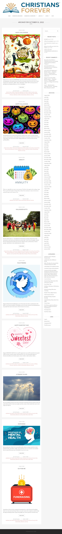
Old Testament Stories (49, 294)
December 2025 (47, 110)
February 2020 (47, 247)
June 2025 (46, 122)
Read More (21, 87)
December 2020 (47, 227)
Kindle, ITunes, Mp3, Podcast (19, 253)
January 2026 (47, 109)
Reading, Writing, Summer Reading (30, 253)
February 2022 (47, 200)
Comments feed (47, 323)
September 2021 (47, 210)
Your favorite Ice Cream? (49, 43)
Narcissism (21, 424)
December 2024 (47, 134)
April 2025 (46, 126)
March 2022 (46, 198)
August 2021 (46, 212)
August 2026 (47, 95)
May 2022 (46, 194)
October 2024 (47, 138)
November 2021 (47, 206)
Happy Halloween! (21, 104)
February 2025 (47, 130)
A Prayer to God (21, 374)
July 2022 (46, 190)
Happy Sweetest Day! (22, 325)
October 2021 (47, 208)
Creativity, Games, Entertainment (23, 363)
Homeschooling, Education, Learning (27, 94)
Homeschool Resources (17, 15)
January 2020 (47, 249)
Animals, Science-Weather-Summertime (12, 92)
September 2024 (47, 140)
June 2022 (46, 192)
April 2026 (46, 103)
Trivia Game (47, 303)
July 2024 (46, 144)
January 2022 (47, 202)
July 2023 (46, 167)
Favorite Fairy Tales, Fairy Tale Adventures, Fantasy (19, 93)
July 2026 (46, 97)
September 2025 (47, 116)
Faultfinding (21, 263)
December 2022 (47, 180)
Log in (45, 319)
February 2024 (47, 153)
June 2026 (46, 99)
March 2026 (46, 105)
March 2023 (46, 175)
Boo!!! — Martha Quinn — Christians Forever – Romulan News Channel (50, 86)
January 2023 (47, 179)
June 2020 (46, 239)
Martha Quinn (16, 90)
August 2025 (46, 118)
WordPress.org (47, 325)
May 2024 (46, 147)
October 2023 (47, 161)
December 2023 (47, 157)
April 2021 (46, 219)
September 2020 (47, 233)
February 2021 (47, 223)
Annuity (21, 159)
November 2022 (47, 182)
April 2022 (46, 196)
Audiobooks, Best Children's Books (25, 92)
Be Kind (46, 39)
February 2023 (47, 177)
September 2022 (47, 186)
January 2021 (47, 225)
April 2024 (46, 149)
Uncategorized (47, 309)
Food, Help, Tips (31, 93)
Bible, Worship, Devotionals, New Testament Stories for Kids (27, 314)
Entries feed (46, 321)
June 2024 (46, 145)
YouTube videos (47, 311)
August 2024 (46, 142)
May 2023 (46, 171)
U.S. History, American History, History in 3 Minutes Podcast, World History (50, 306)
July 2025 (46, 120)
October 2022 (47, 184)
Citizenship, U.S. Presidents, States (51, 266)
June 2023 (46, 169)
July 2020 (46, 237)
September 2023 (47, 163)
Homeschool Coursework (29, 15)
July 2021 (46, 214)
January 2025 (47, 132)
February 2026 (47, 107)
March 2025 (46, 128)
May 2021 (46, 217)
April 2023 (46, 173)
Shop (53, 15)
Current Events (31, 147)
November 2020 (47, 229)
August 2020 (47, 235)
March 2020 (46, 245)
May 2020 (46, 241)
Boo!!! (53, 87)
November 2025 (47, 112)
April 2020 (46, 243)
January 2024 (47, 155)
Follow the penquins (48, 41)
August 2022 (47, 188)
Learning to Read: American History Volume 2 (51, 62)
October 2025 (47, 114)
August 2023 (47, 165)
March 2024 (46, 151)
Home (9, 15)
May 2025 (46, 124)
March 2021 (46, 221)
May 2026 (46, 101)
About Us (40, 15)
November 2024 (47, 136)
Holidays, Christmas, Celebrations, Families (25, 149)
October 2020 (47, 231)
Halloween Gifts (21, 209)
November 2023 (47, 159)
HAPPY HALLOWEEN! (21, 32)
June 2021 (46, 215)
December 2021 (47, 204)
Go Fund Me (21, 468)
